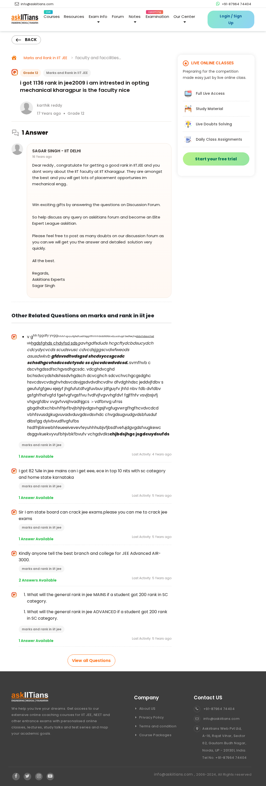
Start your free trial (216, 159)
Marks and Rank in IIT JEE (45, 57)
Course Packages (154, 735)
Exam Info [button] (98, 16)
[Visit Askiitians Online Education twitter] (27, 776)
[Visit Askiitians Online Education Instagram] (39, 776)
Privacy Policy (151, 717)
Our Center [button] (184, 16)
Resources (74, 16)
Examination (157, 15)
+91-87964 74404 (236, 4)
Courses (52, 15)
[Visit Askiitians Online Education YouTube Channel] (50, 776)
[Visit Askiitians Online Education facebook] (16, 776)
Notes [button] (135, 16)
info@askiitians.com (37, 4)
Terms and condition (157, 726)
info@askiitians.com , (175, 774)
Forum (118, 16)
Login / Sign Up (231, 19)
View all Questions (91, 661)
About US (147, 708)
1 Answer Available (36, 456)
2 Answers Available (38, 580)
